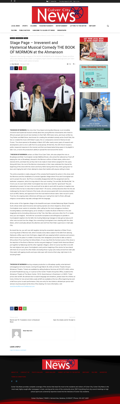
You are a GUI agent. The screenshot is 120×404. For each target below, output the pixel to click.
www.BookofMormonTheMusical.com (22, 286)
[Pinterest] (20, 68)
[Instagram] (16, 381)
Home (11, 35)
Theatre (25, 38)
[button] (108, 26)
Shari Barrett (15, 64)
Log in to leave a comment (18, 350)
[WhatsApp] (25, 68)
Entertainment (19, 38)
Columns (17, 35)
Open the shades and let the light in (64, 320)
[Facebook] (12, 68)
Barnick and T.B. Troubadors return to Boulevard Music (25, 321)
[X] (16, 68)
